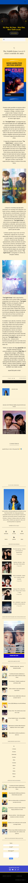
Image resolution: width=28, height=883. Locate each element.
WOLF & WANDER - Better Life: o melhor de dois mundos (19, 577)
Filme (14, 760)
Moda (14, 771)
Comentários (22, 378)
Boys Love (7, 339)
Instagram (6, 533)
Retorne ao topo (20, 879)
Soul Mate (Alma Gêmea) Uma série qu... (12, 431)
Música (14, 773)
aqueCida (15, 389)
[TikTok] (18, 870)
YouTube (14, 533)
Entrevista (14, 754)
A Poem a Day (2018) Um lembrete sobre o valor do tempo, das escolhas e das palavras (17, 831)
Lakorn (14, 765)
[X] (15, 870)
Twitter (6, 539)
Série (14, 776)
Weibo (22, 539)
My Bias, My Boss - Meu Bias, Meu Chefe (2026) (19, 563)
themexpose (6, 877)
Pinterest (22, 533)
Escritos (14, 757)
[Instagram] (10, 870)
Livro (14, 768)
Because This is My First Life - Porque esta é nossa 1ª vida (19, 590)
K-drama (14, 762)
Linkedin (14, 539)
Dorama (14, 751)
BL (14, 47)
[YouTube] (13, 870)
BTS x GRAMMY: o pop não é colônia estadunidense (19, 603)
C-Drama (14, 749)
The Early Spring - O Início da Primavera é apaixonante (19, 550)
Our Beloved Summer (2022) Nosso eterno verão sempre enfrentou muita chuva (17, 675)
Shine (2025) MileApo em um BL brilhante (17, 703)
